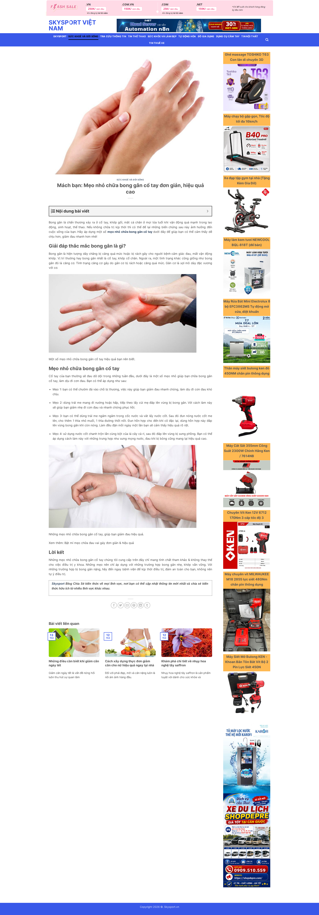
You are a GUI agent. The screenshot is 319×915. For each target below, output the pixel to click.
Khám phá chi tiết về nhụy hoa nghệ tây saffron (183, 663)
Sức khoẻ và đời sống (83, 36)
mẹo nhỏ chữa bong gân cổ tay (129, 232)
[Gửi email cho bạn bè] (127, 605)
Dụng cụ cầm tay (228, 36)
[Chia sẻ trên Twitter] (121, 605)
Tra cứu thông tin (113, 36)
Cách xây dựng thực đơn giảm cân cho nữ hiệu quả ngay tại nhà (129, 663)
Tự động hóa (187, 36)
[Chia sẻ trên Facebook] (114, 605)
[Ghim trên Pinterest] (134, 605)
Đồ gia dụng (206, 36)
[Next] (263, 10)
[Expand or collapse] (207, 211)
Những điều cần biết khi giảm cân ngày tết (74, 663)
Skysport (59, 36)
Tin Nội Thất (249, 36)
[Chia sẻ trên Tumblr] (147, 605)
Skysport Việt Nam (72, 25)
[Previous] (55, 10)
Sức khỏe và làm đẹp (162, 36)
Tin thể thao (137, 36)
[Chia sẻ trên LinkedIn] (141, 605)
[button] (267, 40)
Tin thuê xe (156, 43)
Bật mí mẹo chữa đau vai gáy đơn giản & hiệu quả (99, 543)
